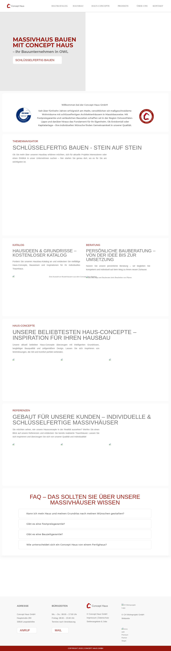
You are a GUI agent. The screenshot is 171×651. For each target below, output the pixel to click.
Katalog (85, 589)
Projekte (117, 589)
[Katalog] (85, 584)
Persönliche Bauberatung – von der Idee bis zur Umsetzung (120, 255)
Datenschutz (103, 618)
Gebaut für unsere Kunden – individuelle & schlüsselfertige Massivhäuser (82, 420)
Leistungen (53, 589)
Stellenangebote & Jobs (97, 621)
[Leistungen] (53, 584)
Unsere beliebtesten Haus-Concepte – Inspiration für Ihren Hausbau (74, 335)
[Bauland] (150, 584)
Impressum (91, 618)
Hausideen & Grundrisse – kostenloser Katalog (44, 253)
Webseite (126, 618)
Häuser (21, 589)
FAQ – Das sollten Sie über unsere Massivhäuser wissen (85, 500)
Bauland (150, 589)
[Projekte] (118, 584)
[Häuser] (21, 584)
